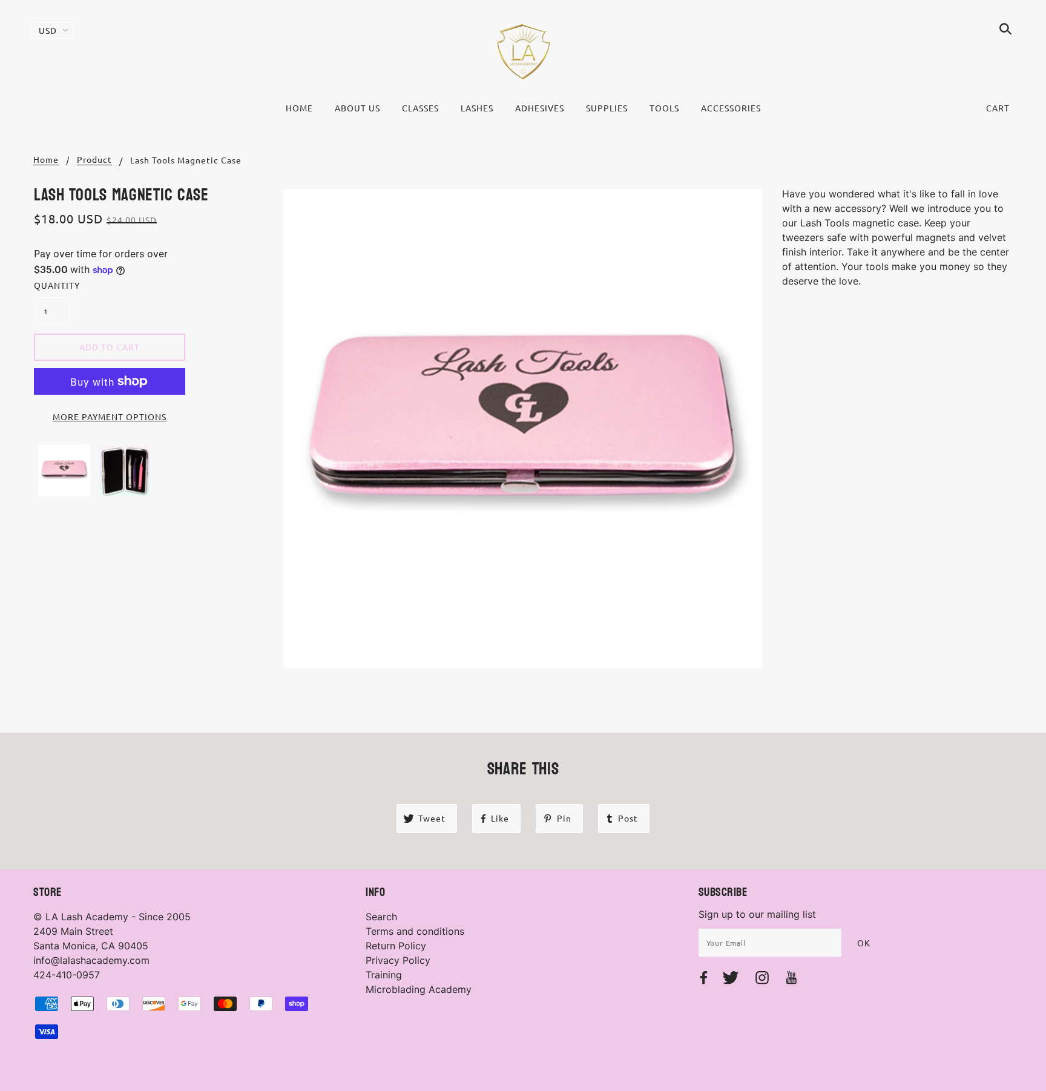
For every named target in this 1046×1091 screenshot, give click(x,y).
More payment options (109, 416)
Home (46, 160)
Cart (998, 107)
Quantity (52, 285)
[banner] (523, 51)
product (94, 160)
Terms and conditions (415, 931)
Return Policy (396, 946)
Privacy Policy (398, 960)
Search (381, 917)
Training (384, 975)
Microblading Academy (419, 989)
